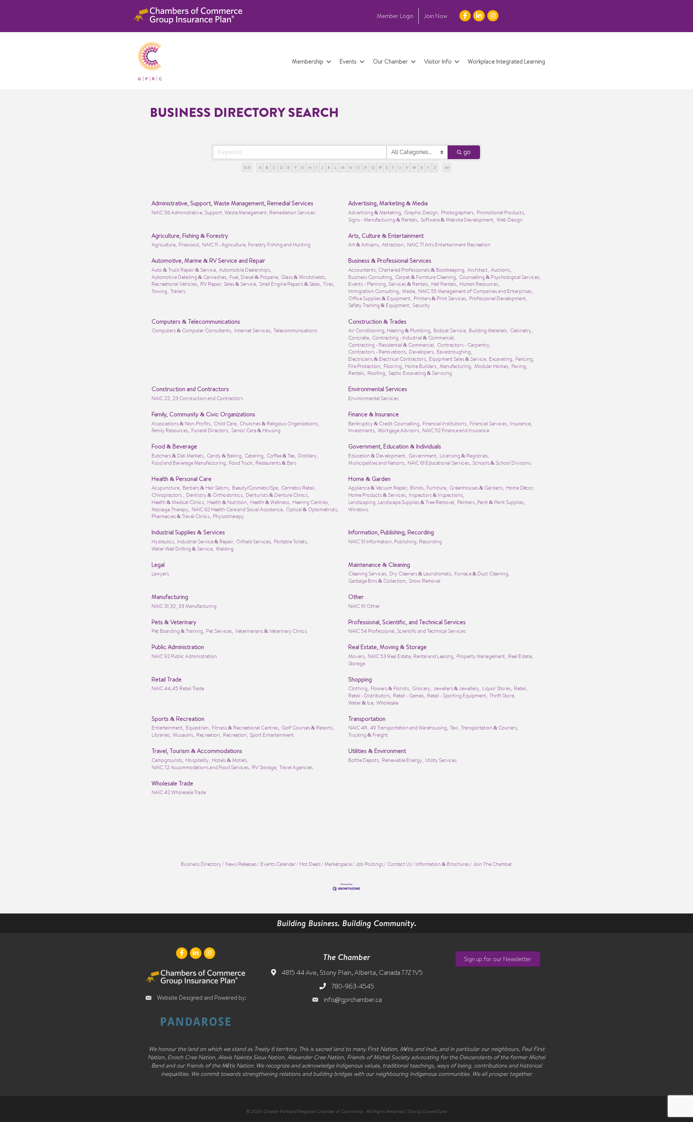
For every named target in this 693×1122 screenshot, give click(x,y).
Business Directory (201, 863)
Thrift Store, (502, 695)
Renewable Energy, (402, 760)
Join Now (435, 16)
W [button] (414, 167)
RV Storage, (265, 767)
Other (356, 597)
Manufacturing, (456, 366)
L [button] (336, 167)
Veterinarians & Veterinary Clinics (271, 630)
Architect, (478, 269)
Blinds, (417, 487)
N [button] (350, 167)
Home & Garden (369, 479)
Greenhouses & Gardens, (476, 487)
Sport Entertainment (272, 734)
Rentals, (357, 372)
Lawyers (160, 573)
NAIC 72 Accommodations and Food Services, (201, 767)
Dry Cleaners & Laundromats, (421, 573)
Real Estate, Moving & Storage (387, 647)
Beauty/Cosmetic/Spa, (255, 487)
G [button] (302, 167)
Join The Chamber (492, 863)
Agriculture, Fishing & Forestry (190, 236)
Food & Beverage (174, 446)
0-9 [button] (247, 167)
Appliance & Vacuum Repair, (378, 487)
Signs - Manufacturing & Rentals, (383, 219)
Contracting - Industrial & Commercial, (413, 337)
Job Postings (369, 863)
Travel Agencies (296, 767)
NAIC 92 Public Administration (184, 656)
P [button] (365, 167)
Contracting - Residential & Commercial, (391, 344)
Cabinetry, (521, 330)
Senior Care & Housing (255, 430)
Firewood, (189, 244)
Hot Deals (310, 863)
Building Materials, (488, 330)
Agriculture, (164, 244)
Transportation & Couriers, (489, 727)
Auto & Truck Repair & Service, (184, 269)
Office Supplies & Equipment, (380, 298)
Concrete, (359, 337)
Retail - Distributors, (369, 695)
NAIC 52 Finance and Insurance (455, 430)
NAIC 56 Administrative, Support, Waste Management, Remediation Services (233, 212)
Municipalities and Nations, (377, 462)
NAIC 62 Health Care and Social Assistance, (238, 509)
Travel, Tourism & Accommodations (197, 751)
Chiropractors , (168, 494)
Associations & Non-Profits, (182, 423)
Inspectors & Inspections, (436, 494)
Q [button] (373, 167)
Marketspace (338, 863)
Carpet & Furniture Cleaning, (426, 276)
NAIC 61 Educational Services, (439, 462)
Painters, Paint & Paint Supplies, (491, 502)
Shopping (360, 679)
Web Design (510, 219)
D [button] (281, 167)
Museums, (184, 734)
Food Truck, (241, 462)
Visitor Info (438, 61)
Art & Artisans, (364, 244)
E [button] (288, 167)
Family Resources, (170, 430)
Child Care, (226, 423)
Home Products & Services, (377, 494)
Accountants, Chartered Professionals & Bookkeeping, (407, 269)
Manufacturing (170, 597)
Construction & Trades (377, 321)
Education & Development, (377, 455)
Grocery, (422, 688)
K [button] (329, 167)
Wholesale (387, 702)
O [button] (358, 167)
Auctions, (501, 269)
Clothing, (358, 688)
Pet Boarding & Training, (178, 630)
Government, (423, 455)
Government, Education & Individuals (394, 446)
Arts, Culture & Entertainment (386, 236)
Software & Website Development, (457, 219)
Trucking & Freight (368, 734)
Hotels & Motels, (230, 760)
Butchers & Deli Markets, (178, 455)
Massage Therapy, (171, 509)
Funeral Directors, (210, 430)
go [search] (467, 152)
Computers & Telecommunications (196, 321)
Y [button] (428, 167)
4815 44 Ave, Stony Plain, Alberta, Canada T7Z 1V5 (352, 972)
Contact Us (399, 863)
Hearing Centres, (310, 502)
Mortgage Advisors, (399, 430)
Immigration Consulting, (374, 291)
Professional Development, (498, 298)
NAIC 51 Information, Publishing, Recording (395, 541)
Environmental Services (377, 389)
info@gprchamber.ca (353, 999)
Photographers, (458, 212)
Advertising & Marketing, (375, 212)
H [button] (309, 167)
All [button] (447, 167)
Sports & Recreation (178, 719)
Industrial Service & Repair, (205, 541)
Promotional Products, (501, 212)
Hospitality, (198, 760)
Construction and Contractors (190, 389)
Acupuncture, (166, 487)
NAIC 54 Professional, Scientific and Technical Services (407, 630)
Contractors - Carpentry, (464, 344)
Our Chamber (390, 61)
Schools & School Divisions (501, 462)
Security (421, 305)
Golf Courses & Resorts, (308, 727)
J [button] (322, 167)
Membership (307, 61)
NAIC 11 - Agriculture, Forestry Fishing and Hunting (256, 244)
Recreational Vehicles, (175, 283)
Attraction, (393, 244)
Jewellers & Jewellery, (456, 688)
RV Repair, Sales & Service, (228, 283)
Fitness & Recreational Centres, (246, 727)
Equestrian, (198, 727)
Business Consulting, (370, 276)
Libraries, (161, 734)
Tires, (329, 283)
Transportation (366, 719)
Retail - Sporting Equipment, (457, 695)
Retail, (520, 688)
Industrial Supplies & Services (188, 532)
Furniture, (437, 487)
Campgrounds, (168, 760)
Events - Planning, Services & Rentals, (389, 283)
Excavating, (501, 358)
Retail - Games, (409, 695)
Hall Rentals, (444, 283)
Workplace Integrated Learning (506, 61)
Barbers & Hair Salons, (206, 487)
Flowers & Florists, (390, 688)
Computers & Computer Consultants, (192, 330)
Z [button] (435, 167)
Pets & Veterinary (174, 622)
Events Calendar (278, 863)
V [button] (407, 167)
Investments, (362, 430)
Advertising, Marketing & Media (388, 203)
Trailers (177, 291)
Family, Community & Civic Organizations (203, 414)
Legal (158, 565)
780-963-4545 (352, 986)
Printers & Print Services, (440, 298)
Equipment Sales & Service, (458, 358)
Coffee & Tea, (281, 455)
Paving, (519, 366)
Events (348, 61)
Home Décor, (520, 487)
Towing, (160, 291)
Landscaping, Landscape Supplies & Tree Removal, (402, 502)
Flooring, (393, 366)
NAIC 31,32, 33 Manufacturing (184, 605)
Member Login (395, 16)
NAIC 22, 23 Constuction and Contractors (197, 398)
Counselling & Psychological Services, (500, 276)
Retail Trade (167, 679)
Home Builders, (421, 366)
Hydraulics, (163, 541)
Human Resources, (479, 283)
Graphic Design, (421, 212)
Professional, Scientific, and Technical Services (407, 622)
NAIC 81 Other (364, 605)
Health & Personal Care (182, 479)
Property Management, (481, 656)
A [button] (260, 167)
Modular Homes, (492, 366)
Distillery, (308, 455)
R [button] (380, 167)
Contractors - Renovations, (377, 351)
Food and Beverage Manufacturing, (189, 462)
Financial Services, (489, 423)
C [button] (274, 167)
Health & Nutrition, (227, 502)
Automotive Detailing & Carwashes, (190, 276)
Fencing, (524, 358)
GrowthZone (434, 1111)
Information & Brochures (442, 863)
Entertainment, (168, 727)
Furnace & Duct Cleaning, (482, 573)
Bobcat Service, (450, 330)
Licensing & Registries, (464, 455)
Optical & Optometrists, (312, 509)
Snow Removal (424, 580)
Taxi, (454, 727)
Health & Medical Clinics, (178, 502)
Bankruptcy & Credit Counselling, (384, 423)
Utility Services (441, 760)
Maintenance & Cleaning (379, 565)
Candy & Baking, (225, 455)
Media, (409, 291)
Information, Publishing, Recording (391, 532)
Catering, (255, 455)
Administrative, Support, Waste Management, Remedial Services (232, 203)
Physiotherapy (228, 516)
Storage (356, 663)
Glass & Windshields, (303, 276)
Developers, (422, 351)
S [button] (387, 167)
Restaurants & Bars (276, 462)
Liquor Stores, (497, 688)
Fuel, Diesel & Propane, (254, 276)
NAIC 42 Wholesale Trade (179, 792)
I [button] (316, 167)
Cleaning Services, (368, 573)
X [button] (421, 167)
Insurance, (521, 423)
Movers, (357, 656)
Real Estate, (520, 656)
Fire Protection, (365, 366)
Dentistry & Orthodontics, (215, 494)
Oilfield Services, (254, 541)
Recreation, (208, 734)
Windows (358, 509)
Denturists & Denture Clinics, (277, 494)
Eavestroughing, (454, 351)
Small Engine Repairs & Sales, (290, 283)
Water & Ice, (361, 702)
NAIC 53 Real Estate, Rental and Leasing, (411, 656)
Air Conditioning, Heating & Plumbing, (390, 330)
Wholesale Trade (172, 783)
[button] (497, 959)
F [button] (296, 167)
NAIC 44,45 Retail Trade (178, 688)
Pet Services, (220, 630)
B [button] (267, 167)
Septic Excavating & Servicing (420, 372)
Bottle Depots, (364, 760)
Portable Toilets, (291, 541)
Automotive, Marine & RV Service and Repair (208, 260)
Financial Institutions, (445, 423)
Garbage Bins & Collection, (377, 580)
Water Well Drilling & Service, (183, 548)
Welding (225, 548)
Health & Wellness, (270, 502)
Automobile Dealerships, (245, 269)
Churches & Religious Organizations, (279, 423)
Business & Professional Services (389, 260)
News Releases (241, 863)
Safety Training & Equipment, (379, 305)
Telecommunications (295, 330)
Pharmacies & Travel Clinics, (181, 516)
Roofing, (377, 372)
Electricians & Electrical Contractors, (387, 358)
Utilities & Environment (377, 751)
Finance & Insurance (373, 414)
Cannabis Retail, (298, 487)
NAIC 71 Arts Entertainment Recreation (449, 244)
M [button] (343, 167)
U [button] (399, 167)
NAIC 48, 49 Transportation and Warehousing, (398, 727)
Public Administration (178, 647)
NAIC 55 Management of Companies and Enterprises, (475, 291)
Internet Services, (253, 330)
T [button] (393, 167)
